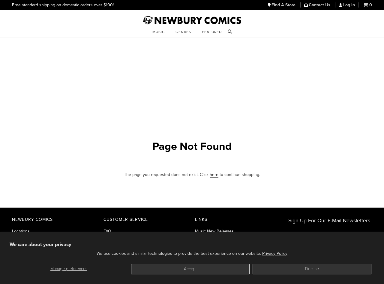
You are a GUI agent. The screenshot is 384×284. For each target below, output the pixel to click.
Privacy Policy (274, 253)
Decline (312, 268)
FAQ (107, 231)
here (214, 174)
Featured (212, 32)
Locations (21, 231)
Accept (190, 268)
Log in (349, 5)
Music (158, 32)
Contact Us (320, 5)
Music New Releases (214, 231)
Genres (183, 32)
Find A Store (284, 5)
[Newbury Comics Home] (192, 20)
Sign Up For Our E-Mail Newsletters (329, 221)
